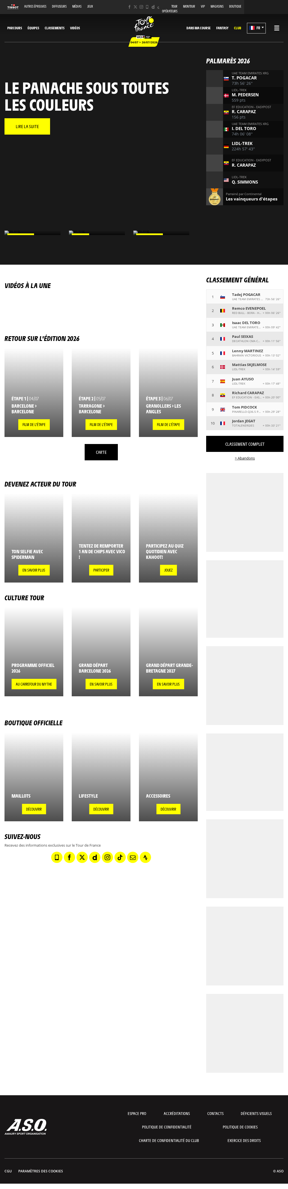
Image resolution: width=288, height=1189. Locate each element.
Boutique (235, 6)
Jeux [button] (90, 6)
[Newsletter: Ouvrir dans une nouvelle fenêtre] (132, 857)
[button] (256, 28)
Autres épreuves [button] (35, 6)
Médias (77, 6)
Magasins (217, 6)
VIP (203, 6)
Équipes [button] (33, 28)
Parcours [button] (14, 28)
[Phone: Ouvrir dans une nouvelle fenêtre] (147, 7)
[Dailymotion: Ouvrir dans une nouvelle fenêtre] (153, 7)
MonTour (189, 6)
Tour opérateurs (169, 8)
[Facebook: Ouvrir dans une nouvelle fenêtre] (129, 7)
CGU (8, 1171)
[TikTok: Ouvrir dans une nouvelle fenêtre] (159, 7)
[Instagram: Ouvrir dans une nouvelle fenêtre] (141, 7)
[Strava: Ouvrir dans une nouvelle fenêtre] (145, 857)
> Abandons (245, 458)
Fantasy (222, 28)
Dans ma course (198, 28)
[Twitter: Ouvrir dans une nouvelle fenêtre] (135, 7)
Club (237, 28)
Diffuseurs (59, 6)
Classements (54, 28)
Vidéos (75, 28)
